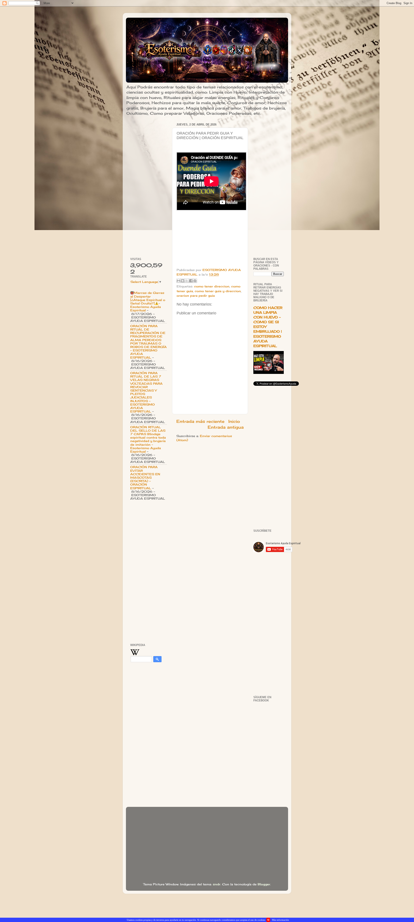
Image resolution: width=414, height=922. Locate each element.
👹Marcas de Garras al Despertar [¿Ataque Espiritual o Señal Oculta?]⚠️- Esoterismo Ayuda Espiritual (147, 301)
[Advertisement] (148, 186)
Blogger (264, 884)
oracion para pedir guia (196, 295)
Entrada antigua (226, 427)
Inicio (234, 421)
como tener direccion (211, 286)
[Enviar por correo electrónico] (178, 281)
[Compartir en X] (187, 281)
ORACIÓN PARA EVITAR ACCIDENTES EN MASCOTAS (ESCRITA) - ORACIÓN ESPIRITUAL (145, 477)
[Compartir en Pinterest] (195, 281)
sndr (216, 884)
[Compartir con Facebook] (191, 281)
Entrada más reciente (200, 421)
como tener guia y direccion (218, 291)
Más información (280, 920)
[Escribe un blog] (182, 281)
